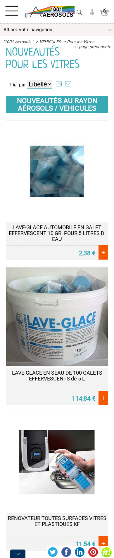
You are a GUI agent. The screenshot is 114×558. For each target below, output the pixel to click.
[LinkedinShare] (79, 552)
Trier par (17, 85)
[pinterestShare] (93, 552)
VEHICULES (50, 41)
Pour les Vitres (80, 41)
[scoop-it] (106, 552)
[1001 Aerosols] (49, 11)
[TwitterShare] (52, 552)
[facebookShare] (66, 552)
